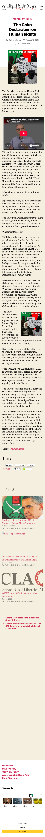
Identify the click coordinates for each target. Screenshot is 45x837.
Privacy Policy (9, 769)
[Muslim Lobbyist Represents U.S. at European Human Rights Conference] (22, 507)
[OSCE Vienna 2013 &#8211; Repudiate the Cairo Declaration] (22, 580)
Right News (16, 40)
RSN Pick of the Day (22, 19)
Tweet (6, 469)
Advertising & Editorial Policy (16, 775)
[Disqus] (22, 667)
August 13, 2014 (32, 40)
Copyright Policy (10, 772)
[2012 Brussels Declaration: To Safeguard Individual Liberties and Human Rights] (22, 543)
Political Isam (17, 449)
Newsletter (7, 765)
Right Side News (10, 778)
